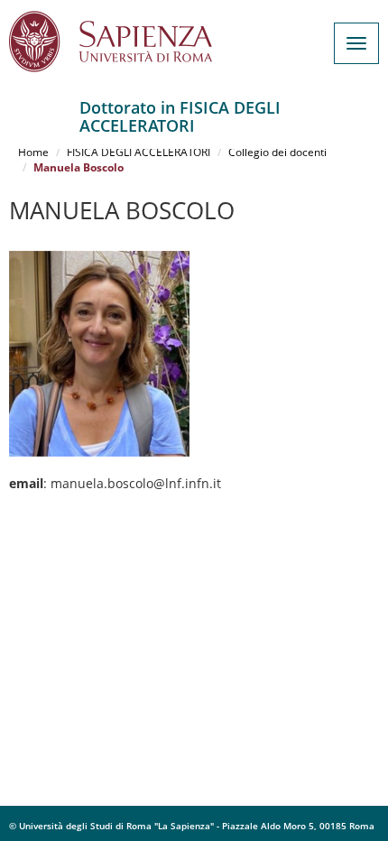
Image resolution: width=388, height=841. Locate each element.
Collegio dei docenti (277, 152)
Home (33, 152)
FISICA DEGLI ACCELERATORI (138, 152)
